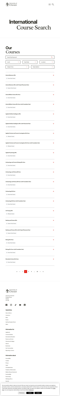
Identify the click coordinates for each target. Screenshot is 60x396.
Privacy (7, 363)
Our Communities (9, 348)
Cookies (7, 360)
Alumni (7, 343)
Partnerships (8, 376)
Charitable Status (9, 367)
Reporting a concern (10, 350)
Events (7, 319)
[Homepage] (11, 4)
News (7, 317)
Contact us (8, 315)
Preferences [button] (31, 390)
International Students (10, 336)
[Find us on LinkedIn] (25, 305)
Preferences (22, 392)
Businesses (8, 346)
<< (16, 271)
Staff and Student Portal (11, 322)
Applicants (8, 332)
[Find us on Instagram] (11, 305)
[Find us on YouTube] (20, 305)
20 (37, 271)
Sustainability (8, 374)
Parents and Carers (9, 339)
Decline (30, 392)
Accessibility (8, 358)
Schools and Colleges (10, 341)
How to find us (9, 313)
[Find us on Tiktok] (15, 305)
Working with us (9, 379)
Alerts (7, 324)
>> (43, 271)
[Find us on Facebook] (6, 305)
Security (7, 381)
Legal (7, 365)
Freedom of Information (11, 369)
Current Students (9, 334)
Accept (38, 392)
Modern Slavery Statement (11, 372)
